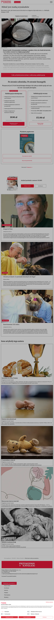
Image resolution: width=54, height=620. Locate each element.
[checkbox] (2, 611)
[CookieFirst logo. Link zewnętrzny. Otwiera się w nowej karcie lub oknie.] (3, 603)
